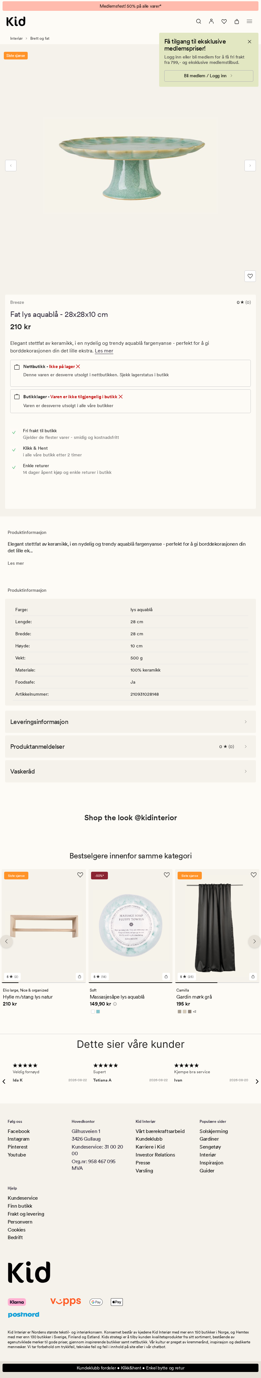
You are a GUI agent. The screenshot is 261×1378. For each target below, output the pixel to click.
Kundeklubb (149, 1139)
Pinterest (18, 1147)
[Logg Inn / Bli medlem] (211, 21)
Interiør (16, 38)
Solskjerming (214, 1131)
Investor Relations (155, 1155)
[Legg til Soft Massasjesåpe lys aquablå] (166, 976)
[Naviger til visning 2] (26, 982)
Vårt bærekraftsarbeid (160, 1131)
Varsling (144, 1171)
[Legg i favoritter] (250, 276)
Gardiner (209, 1139)
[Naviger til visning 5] (77, 982)
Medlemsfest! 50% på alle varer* (130, 6)
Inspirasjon (211, 1163)
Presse (143, 1163)
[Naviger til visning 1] (10, 982)
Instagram (19, 1139)
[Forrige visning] (11, 165)
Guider (207, 1171)
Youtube (17, 1155)
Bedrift (15, 1237)
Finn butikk (20, 1206)
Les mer (104, 351)
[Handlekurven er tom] (236, 21)
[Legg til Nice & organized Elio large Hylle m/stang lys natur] (79, 976)
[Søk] (198, 21)
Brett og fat (39, 38)
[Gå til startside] (15, 21)
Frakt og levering (26, 1214)
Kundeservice (23, 1198)
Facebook (18, 1131)
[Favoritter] (224, 21)
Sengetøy (210, 1147)
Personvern (20, 1222)
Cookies (16, 1230)
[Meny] (249, 21)
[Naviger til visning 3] (43, 982)
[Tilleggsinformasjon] (114, 1004)
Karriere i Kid (150, 1147)
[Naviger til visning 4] (60, 982)
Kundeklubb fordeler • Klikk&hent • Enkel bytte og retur (131, 1367)
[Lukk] (249, 41)
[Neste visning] (250, 165)
